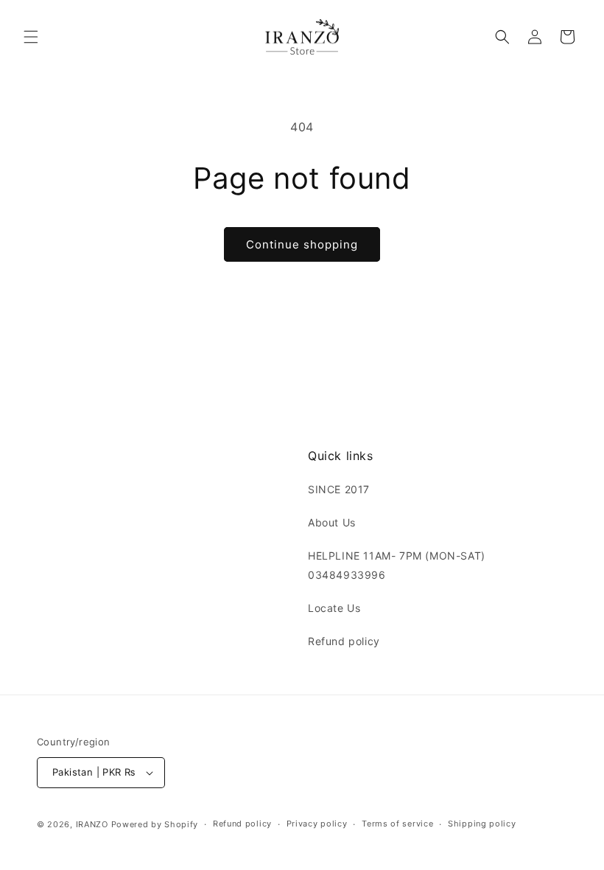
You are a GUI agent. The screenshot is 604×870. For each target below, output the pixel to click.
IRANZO (92, 824)
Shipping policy (482, 823)
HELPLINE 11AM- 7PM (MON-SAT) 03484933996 (396, 564)
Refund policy (344, 641)
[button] (31, 37)
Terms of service (397, 823)
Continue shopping (302, 244)
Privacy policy (317, 823)
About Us (332, 522)
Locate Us (334, 608)
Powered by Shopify (155, 824)
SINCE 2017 (339, 489)
